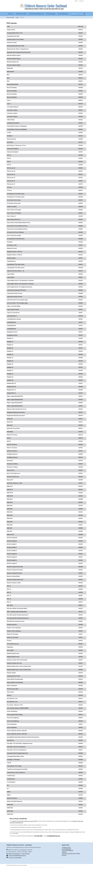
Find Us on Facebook (14, 857)
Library (17, 17)
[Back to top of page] (90, 867)
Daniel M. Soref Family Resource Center (23, 821)
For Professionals (66, 849)
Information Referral (67, 850)
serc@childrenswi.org (53, 836)
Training (64, 852)
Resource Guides (10, 17)
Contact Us (81, 0)
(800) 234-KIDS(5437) (14, 853)
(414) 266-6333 (26, 853)
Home (76, 0)
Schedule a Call (66, 847)
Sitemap (64, 855)
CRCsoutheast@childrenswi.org (17, 855)
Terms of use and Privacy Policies (71, 853)
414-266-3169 (38, 836)
